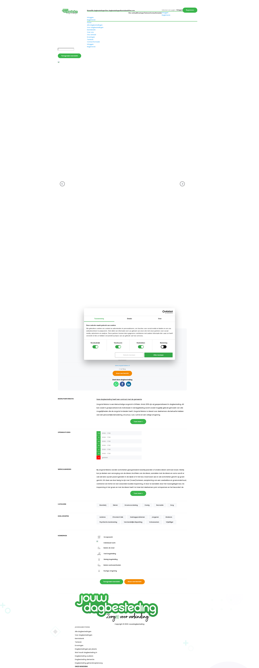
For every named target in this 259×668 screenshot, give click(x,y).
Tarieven (147, 13)
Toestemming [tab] (99, 318)
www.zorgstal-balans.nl (122, 365)
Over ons (131, 10)
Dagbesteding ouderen (84, 656)
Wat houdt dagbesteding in (86, 652)
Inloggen (179, 10)
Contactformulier (156, 13)
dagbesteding (106, 399)
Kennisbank (124, 10)
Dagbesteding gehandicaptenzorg (89, 663)
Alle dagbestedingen (98, 10)
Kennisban (79, 638)
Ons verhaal (132, 13)
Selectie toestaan (129, 355)
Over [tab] (160, 318)
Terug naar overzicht (69, 56)
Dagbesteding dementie (84, 659)
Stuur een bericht (122, 373)
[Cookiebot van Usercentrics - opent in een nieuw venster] (164, 311)
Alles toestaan (158, 355)
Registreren (190, 10)
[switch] (118, 346)
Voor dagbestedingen (112, 10)
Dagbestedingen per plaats (86, 649)
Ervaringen (140, 13)
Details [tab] (129, 318)
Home (89, 10)
